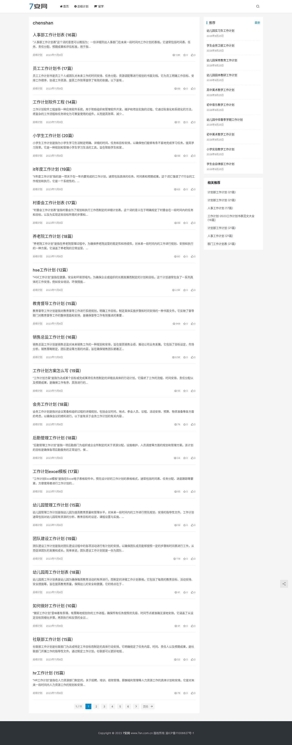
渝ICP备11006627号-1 (179, 733)
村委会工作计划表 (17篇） (56, 203)
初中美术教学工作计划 (220, 134)
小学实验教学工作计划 (220, 149)
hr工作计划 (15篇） (50, 673)
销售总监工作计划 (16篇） (56, 337)
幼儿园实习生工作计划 (220, 30)
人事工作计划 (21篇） (221, 235)
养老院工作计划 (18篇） (54, 236)
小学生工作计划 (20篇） (54, 135)
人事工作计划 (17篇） (221, 208)
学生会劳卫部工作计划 (220, 45)
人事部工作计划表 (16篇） (56, 35)
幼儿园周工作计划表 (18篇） (58, 572)
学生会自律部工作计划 (220, 164)
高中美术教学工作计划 (220, 89)
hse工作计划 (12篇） (51, 270)
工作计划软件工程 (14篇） (56, 102)
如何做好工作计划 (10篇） (56, 606)
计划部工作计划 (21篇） (222, 192)
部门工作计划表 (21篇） (222, 243)
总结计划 (82, 6)
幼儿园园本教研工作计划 (222, 75)
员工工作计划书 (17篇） (54, 68)
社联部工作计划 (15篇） (54, 639)
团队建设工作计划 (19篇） (56, 538)
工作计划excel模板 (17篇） (57, 471)
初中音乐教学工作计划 (220, 104)
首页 (66, 6)
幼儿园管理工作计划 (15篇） (58, 505)
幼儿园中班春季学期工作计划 (225, 119)
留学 (101, 6)
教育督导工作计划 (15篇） (56, 303)
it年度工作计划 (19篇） (53, 169)
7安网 (126, 733)
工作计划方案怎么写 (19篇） (58, 370)
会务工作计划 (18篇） (52, 404)
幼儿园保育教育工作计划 (222, 60)
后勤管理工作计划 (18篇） (56, 438)
